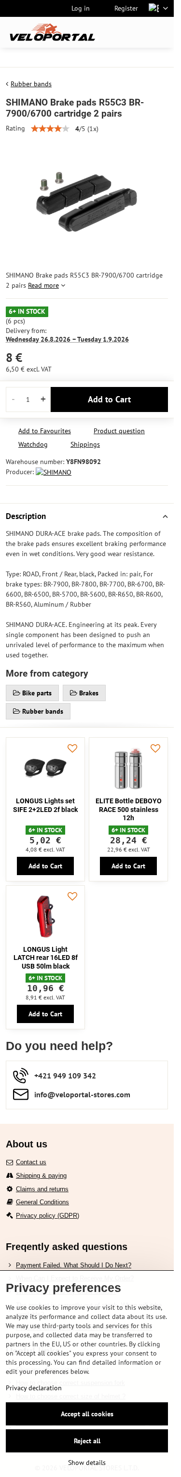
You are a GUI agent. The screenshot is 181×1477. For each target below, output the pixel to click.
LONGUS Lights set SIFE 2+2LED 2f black (45, 805)
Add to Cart (109, 399)
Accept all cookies (87, 1414)
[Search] (115, 32)
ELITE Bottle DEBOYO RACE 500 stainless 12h (129, 809)
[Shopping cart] (139, 32)
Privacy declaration (34, 1388)
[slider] (50, 129)
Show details (87, 1462)
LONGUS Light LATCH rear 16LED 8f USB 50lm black (46, 957)
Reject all (87, 1441)
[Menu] (162, 32)
